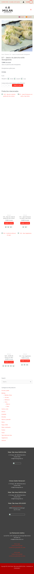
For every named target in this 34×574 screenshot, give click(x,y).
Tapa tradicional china (7, 435)
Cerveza (7, 397)
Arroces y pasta (5, 390)
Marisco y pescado (6, 419)
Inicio (3, 54)
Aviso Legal (17, 544)
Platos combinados (6, 427)
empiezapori (17, 568)
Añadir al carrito (18, 85)
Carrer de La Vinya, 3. (17, 506)
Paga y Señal (5, 424)
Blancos (8, 404)
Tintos (7, 406)
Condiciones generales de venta (17, 547)
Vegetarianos (5, 437)
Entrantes (4, 417)
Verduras (4, 440)
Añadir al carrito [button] (9, 223)
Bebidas (3, 393)
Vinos (6, 402)
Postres (3, 430)
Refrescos (7, 399)
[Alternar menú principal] (30, 9)
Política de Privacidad (17, 545)
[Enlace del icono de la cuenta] (23, 2)
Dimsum (7, 54)
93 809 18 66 (5, 2)
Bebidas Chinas (8, 395)
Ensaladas (4, 414)
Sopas (3, 432)
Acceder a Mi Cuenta (14, 2)
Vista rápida (9, 212)
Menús (3, 422)
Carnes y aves (5, 409)
